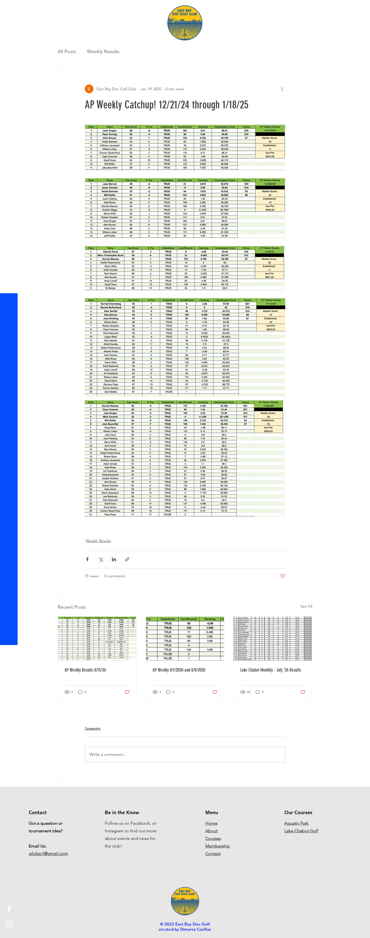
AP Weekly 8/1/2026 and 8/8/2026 (178, 670)
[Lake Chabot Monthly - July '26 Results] (273, 638)
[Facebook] (9, 909)
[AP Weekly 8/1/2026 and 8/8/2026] (185, 638)
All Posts (67, 51)
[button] (9, 8)
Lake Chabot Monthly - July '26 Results (270, 670)
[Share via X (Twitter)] (100, 559)
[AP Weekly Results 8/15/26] (97, 638)
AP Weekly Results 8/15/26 (85, 670)
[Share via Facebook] (87, 559)
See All (306, 606)
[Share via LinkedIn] (113, 559)
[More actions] (282, 89)
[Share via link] (127, 559)
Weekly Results (103, 51)
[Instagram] (9, 924)
